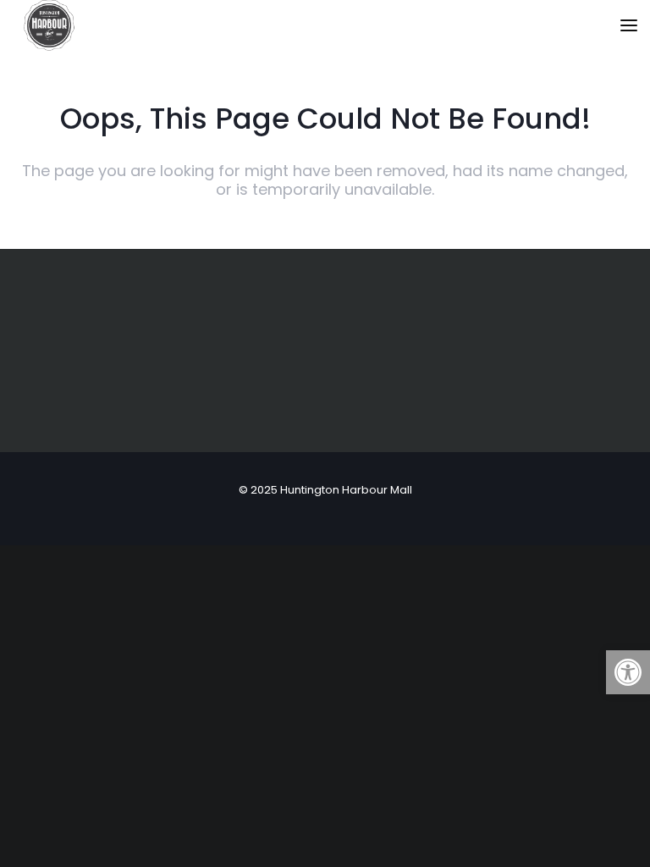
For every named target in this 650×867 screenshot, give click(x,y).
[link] (628, 672)
